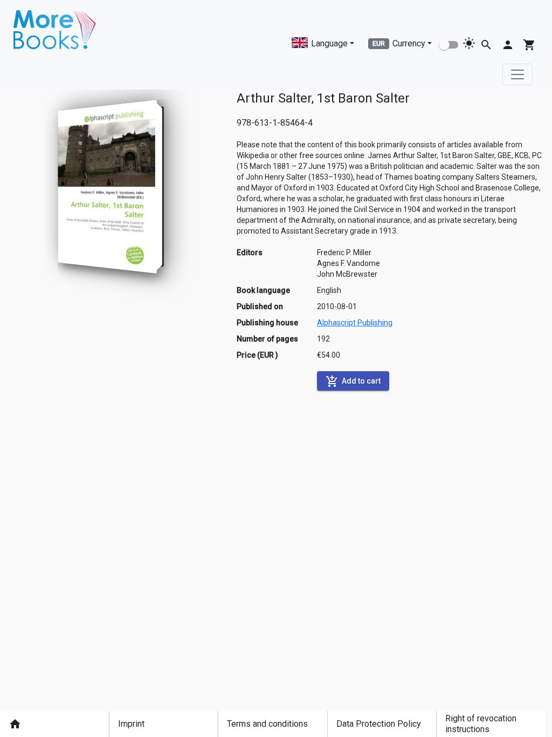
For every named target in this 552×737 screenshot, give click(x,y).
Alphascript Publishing (354, 322)
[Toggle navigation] (517, 74)
